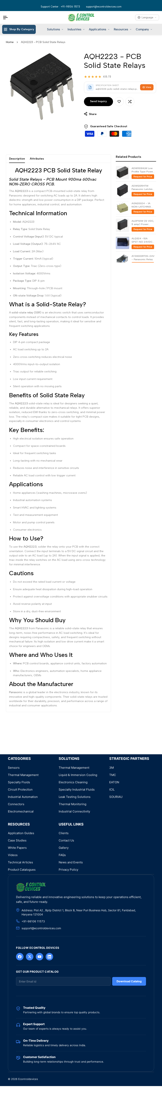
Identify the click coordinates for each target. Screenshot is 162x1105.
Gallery (64, 848)
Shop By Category (21, 29)
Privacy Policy (68, 869)
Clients (64, 833)
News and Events (71, 862)
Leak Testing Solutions (74, 797)
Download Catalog (129, 981)
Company (142, 29)
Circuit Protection (20, 789)
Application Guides (21, 833)
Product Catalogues (22, 869)
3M (111, 767)
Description (17, 158)
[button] (119, 101)
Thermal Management (23, 775)
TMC (112, 775)
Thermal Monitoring (72, 804)
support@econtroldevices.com (104, 6)
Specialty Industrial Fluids (77, 789)
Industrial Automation (23, 797)
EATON (114, 782)
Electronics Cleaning (73, 782)
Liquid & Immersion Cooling (78, 775)
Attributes (37, 158)
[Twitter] (29, 956)
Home (10, 42)
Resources (121, 29)
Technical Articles (20, 862)
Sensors (14, 767)
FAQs (62, 855)
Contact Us (66, 840)
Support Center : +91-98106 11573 (60, 6)
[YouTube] (39, 956)
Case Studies (17, 840)
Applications (97, 29)
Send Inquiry (98, 101)
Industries (74, 29)
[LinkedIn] (49, 956)
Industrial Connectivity (74, 811)
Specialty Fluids (19, 782)
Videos (13, 855)
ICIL (112, 789)
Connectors (16, 804)
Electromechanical (21, 811)
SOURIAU (115, 797)
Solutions (53, 29)
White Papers (17, 848)
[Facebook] (20, 956)
